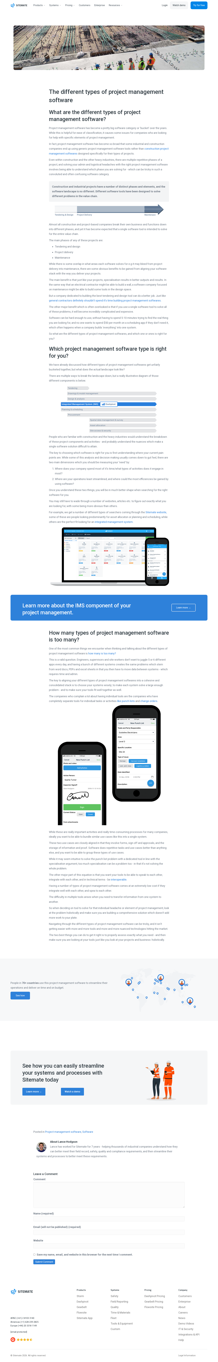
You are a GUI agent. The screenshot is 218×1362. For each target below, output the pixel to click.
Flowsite (82, 1312)
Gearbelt (82, 1307)
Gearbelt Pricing (153, 1301)
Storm (80, 1296)
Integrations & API (188, 1334)
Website (38, 1240)
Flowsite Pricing (153, 1307)
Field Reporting (119, 1301)
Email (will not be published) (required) (57, 1227)
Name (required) (43, 1213)
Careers (183, 1312)
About (181, 1307)
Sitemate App (85, 1318)
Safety (114, 1296)
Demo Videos (186, 1323)
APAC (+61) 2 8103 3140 (22, 1318)
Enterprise (184, 1301)
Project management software (63, 1131)
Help (181, 1340)
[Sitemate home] (22, 1292)
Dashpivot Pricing (154, 1296)
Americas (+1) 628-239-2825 (24, 1322)
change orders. (149, 701)
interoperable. (119, 879)
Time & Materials (120, 1312)
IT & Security (185, 1329)
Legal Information (187, 1355)
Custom (115, 1329)
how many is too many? (102, 653)
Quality (115, 1307)
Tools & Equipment (122, 1323)
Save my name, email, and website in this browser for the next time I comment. (85, 1254)
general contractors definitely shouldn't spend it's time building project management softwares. (105, 300)
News (181, 1318)
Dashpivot (82, 1301)
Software (87, 1131)
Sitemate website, (156, 512)
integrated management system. (114, 521)
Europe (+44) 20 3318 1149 (24, 1325)
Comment (39, 1179)
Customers (185, 1296)
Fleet (113, 1318)
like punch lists (126, 701)
